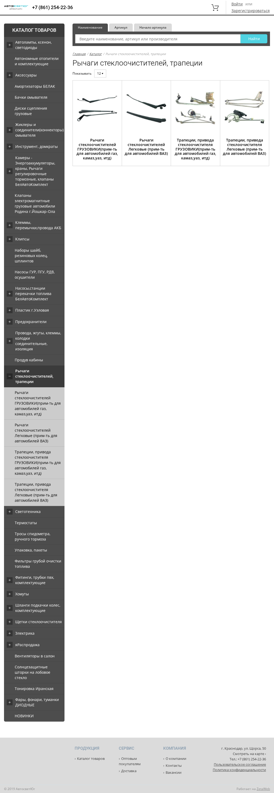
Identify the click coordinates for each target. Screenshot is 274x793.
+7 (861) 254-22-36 (52, 7)
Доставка (128, 770)
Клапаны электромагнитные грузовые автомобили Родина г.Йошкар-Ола (35, 203)
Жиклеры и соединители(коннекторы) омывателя (39, 130)
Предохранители (31, 321)
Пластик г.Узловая (32, 310)
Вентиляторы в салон (35, 655)
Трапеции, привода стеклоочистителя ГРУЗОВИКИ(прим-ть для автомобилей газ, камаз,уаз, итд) (38, 462)
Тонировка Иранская (34, 688)
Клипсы (22, 239)
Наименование (90, 27)
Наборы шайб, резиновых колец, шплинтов (31, 255)
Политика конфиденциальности (239, 769)
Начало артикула (152, 27)
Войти (237, 3)
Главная (79, 54)
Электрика (25, 633)
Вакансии (173, 772)
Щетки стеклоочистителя (38, 621)
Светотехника (28, 511)
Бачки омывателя (31, 97)
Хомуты (22, 593)
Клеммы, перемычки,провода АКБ (38, 225)
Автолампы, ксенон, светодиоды (33, 45)
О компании (176, 758)
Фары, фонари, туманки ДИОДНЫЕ (37, 702)
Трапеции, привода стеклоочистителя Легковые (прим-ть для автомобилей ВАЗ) (36, 492)
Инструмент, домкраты (36, 146)
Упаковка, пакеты (31, 550)
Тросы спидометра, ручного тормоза (32, 536)
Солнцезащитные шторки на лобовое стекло (32, 672)
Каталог (95, 54)
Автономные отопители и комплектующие (37, 61)
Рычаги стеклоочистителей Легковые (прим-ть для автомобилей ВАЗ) (36, 432)
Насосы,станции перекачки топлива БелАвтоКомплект (33, 293)
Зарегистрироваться (250, 10)
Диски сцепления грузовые (31, 111)
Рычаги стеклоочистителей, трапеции (34, 376)
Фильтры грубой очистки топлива (38, 563)
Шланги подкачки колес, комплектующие (37, 608)
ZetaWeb (263, 789)
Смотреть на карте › (249, 753)
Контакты (174, 765)
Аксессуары (26, 75)
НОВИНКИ (24, 715)
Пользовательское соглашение (240, 764)
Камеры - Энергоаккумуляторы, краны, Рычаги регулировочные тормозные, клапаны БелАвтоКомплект (35, 171)
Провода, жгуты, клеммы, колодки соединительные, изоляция (38, 340)
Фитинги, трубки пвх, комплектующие (34, 580)
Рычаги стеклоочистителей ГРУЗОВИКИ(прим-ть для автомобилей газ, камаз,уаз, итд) (38, 403)
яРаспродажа (27, 644)
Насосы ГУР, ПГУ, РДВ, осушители (35, 274)
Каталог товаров (91, 758)
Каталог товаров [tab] (34, 30)
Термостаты (26, 522)
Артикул (121, 27)
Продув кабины (29, 359)
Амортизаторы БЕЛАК (35, 86)
